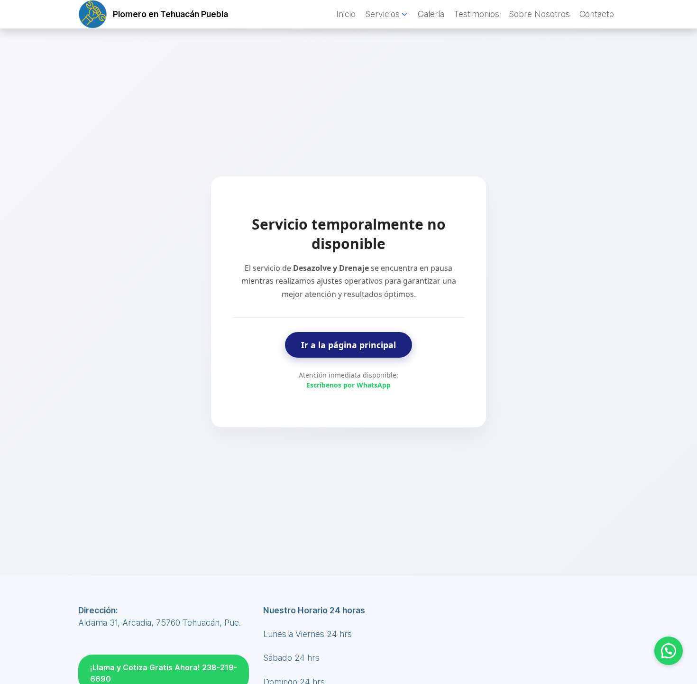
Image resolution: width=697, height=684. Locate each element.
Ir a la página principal (348, 345)
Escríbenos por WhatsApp (348, 384)
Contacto (596, 14)
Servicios (382, 14)
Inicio (346, 14)
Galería (431, 14)
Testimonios (476, 14)
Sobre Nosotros (539, 14)
